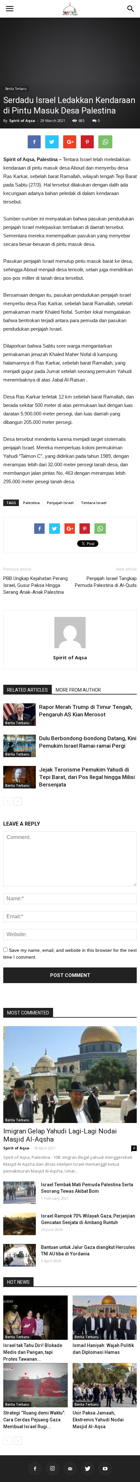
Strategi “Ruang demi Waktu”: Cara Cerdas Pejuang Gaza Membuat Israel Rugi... (34, 1419)
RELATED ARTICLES (27, 690)
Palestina (31, 502)
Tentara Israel (93, 502)
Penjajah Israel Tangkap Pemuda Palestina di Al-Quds (106, 582)
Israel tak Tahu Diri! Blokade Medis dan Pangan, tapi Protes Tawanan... (32, 1352)
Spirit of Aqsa (22, 120)
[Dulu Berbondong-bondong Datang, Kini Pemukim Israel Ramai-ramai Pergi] (19, 746)
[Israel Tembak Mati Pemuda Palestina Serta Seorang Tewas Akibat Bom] (19, 1192)
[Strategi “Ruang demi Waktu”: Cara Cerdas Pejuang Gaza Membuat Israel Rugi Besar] (35, 1385)
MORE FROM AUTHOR (78, 690)
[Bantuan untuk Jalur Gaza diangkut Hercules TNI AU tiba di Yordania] (19, 1255)
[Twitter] (87, 1468)
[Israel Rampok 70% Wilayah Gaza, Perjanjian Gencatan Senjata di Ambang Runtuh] (19, 1224)
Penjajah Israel (60, 502)
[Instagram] (52, 1468)
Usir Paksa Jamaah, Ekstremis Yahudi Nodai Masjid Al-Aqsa (98, 1419)
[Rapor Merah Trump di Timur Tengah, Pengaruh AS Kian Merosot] (19, 714)
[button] (131, 9)
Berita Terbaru (16, 88)
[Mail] (70, 1468)
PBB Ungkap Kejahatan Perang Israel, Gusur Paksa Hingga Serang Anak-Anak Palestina (35, 585)
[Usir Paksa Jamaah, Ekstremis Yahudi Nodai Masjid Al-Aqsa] (105, 1385)
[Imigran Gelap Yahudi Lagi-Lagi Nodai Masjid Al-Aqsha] (70, 1074)
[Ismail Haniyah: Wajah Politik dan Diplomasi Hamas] (105, 1317)
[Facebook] (34, 1468)
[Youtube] (105, 1468)
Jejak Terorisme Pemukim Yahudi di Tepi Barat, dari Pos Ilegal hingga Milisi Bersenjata (87, 777)
